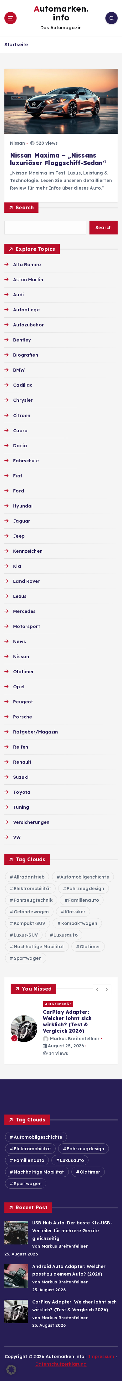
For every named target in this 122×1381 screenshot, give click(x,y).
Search (25, 207)
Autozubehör (28, 325)
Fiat (17, 476)
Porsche (22, 717)
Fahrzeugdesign (85, 888)
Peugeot (23, 702)
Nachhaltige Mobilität (39, 946)
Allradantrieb (29, 877)
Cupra (20, 430)
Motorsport (26, 626)
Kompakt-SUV (30, 923)
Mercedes (24, 611)
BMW (18, 370)
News (19, 641)
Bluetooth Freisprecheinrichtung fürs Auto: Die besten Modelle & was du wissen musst (76, 1024)
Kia (17, 566)
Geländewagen (31, 912)
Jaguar (21, 521)
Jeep (19, 536)
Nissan (17, 143)
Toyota (21, 792)
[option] (61, 1032)
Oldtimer (23, 671)
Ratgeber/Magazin (35, 732)
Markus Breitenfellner (74, 1045)
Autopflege (26, 310)
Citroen (21, 415)
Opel (18, 687)
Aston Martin (28, 279)
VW (17, 837)
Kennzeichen (28, 551)
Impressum (101, 1363)
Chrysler (23, 400)
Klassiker (75, 912)
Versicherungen (31, 822)
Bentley (22, 340)
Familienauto (83, 900)
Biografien (25, 355)
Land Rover (26, 581)
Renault (22, 762)
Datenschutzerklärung (61, 1370)
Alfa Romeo (27, 264)
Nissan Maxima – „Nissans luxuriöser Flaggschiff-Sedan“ (58, 159)
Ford (18, 491)
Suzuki (20, 777)
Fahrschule (25, 461)
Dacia (20, 446)
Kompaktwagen (79, 923)
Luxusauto (65, 935)
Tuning (21, 807)
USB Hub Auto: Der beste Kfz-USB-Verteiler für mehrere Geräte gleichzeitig (72, 1236)
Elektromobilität (32, 888)
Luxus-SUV (26, 935)
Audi (18, 295)
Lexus (20, 596)
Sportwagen (28, 958)
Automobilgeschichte (84, 877)
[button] (97, 989)
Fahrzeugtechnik (33, 900)
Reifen (20, 747)
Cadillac (22, 385)
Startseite (16, 44)
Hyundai (23, 506)
